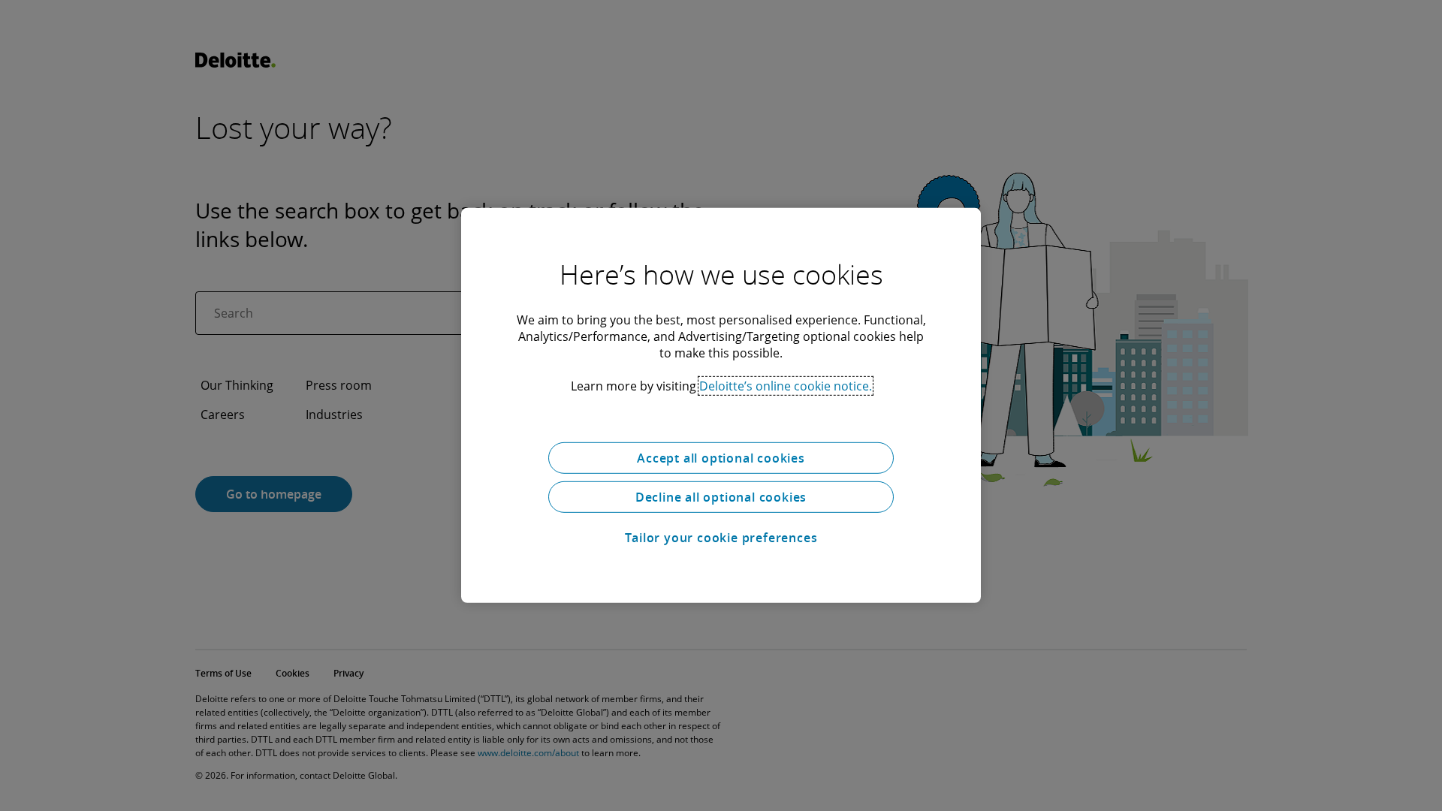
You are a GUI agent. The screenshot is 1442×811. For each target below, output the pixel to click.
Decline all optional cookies (721, 497)
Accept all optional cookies (721, 458)
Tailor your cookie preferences (721, 537)
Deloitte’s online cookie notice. (785, 386)
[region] (721, 405)
